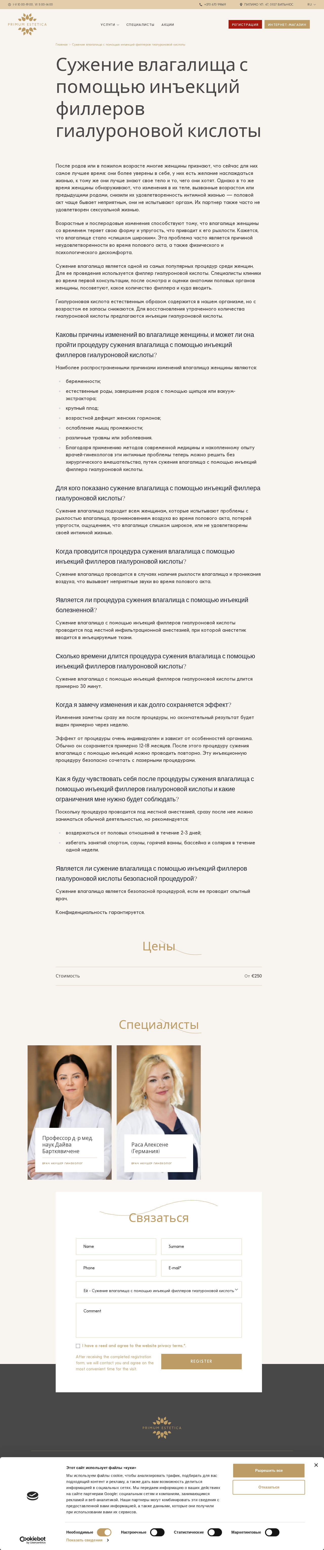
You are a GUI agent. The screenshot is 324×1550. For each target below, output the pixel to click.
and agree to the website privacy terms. (146, 1345)
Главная (62, 44)
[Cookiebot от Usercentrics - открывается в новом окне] (33, 1540)
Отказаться (268, 1487)
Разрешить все (269, 1470)
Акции (167, 25)
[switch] (157, 1532)
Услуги (108, 25)
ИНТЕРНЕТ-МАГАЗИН (287, 25)
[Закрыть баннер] (316, 1465)
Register (201, 1361)
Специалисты (140, 25)
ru (310, 4)
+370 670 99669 (215, 4)
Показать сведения (84, 1540)
